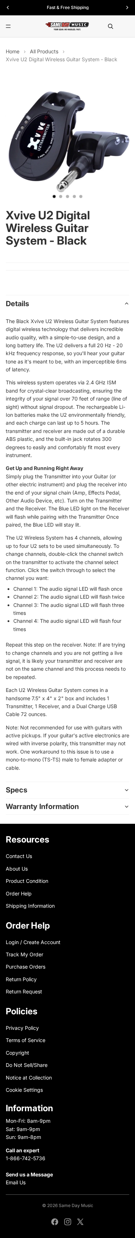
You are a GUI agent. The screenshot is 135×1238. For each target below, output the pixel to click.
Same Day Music (76, 1205)
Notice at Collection (29, 1077)
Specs (16, 790)
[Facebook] (54, 1221)
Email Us (16, 1182)
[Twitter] (80, 1221)
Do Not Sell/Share (27, 1065)
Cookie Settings (24, 1090)
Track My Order (24, 954)
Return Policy (21, 979)
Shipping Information (30, 906)
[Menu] (8, 26)
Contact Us (19, 856)
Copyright (17, 1053)
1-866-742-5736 (25, 1158)
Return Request (24, 991)
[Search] (110, 26)
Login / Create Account (33, 942)
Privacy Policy (22, 1028)
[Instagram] (67, 1221)
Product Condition (27, 881)
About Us (17, 869)
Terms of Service (25, 1040)
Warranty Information (42, 806)
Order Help (19, 893)
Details (17, 303)
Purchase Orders (25, 967)
